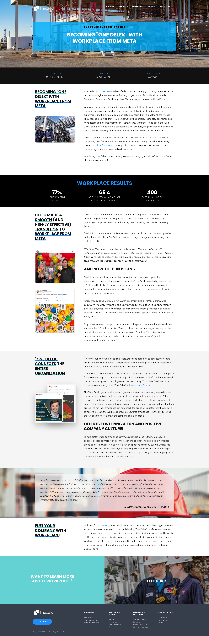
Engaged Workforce (140, 624)
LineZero (103, 525)
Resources (152, 6)
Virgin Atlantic (162, 617)
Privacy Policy (62, 632)
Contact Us (165, 6)
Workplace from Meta (101, 145)
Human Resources (115, 624)
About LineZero (89, 617)
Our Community (138, 6)
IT (109, 627)
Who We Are (110, 6)
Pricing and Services (91, 620)
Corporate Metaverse (140, 627)
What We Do (123, 6)
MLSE (159, 625)
